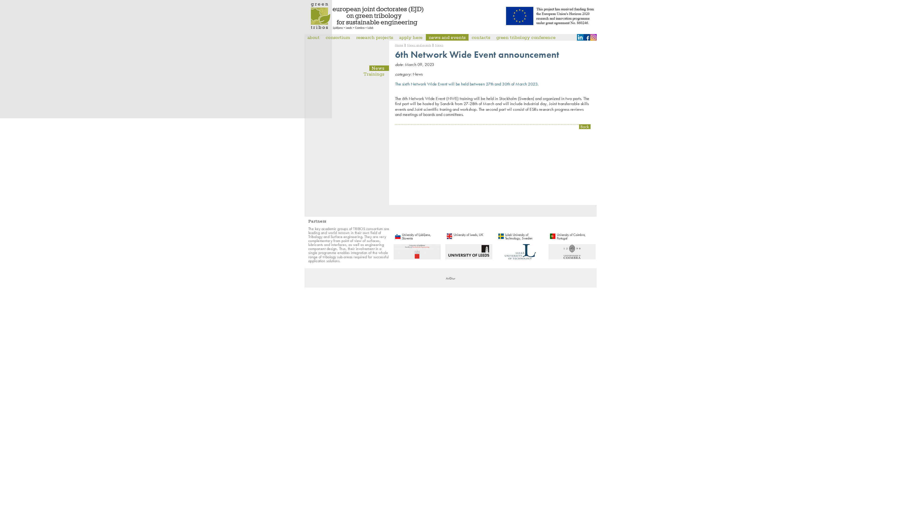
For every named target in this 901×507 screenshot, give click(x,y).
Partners (317, 221)
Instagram (593, 37)
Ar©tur (450, 278)
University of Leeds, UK (468, 234)
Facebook (587, 37)
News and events (419, 45)
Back (584, 126)
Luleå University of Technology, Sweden (519, 236)
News (439, 45)
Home (399, 45)
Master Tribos (367, 16)
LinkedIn (580, 37)
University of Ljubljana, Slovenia (416, 236)
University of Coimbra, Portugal (571, 236)
